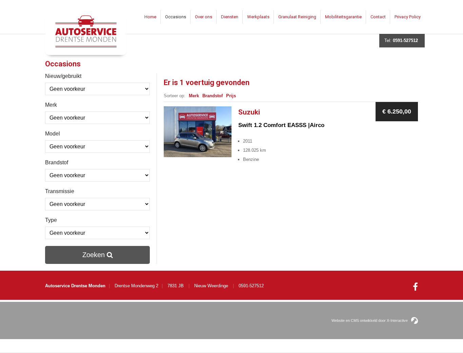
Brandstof (56, 162)
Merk (51, 105)
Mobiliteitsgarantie (343, 16)
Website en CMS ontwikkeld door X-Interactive (369, 320)
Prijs (231, 95)
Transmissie (59, 191)
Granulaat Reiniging (297, 16)
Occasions (175, 16)
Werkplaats (258, 16)
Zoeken (94, 254)
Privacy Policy (408, 16)
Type (51, 220)
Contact (378, 16)
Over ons (203, 16)
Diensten (229, 16)
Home (150, 16)
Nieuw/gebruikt (63, 76)
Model (52, 134)
